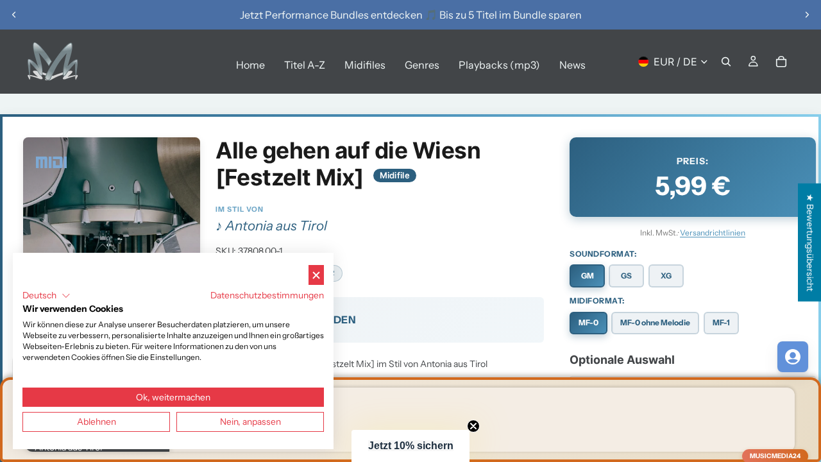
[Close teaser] (473, 426)
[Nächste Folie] (807, 15)
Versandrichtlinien (712, 232)
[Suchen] (726, 61)
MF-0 (588, 322)
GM (587, 275)
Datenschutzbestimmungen (267, 295)
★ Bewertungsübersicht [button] (810, 242)
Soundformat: (603, 254)
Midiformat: (597, 300)
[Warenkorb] (781, 61)
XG (666, 275)
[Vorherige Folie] (14, 15)
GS (626, 275)
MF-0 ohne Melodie (655, 322)
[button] (410, 446)
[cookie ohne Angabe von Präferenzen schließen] (316, 275)
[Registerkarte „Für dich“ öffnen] (792, 356)
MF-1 (721, 322)
